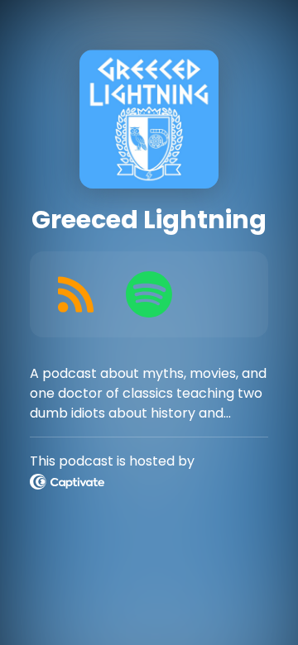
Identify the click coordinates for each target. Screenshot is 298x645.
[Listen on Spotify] (149, 294)
